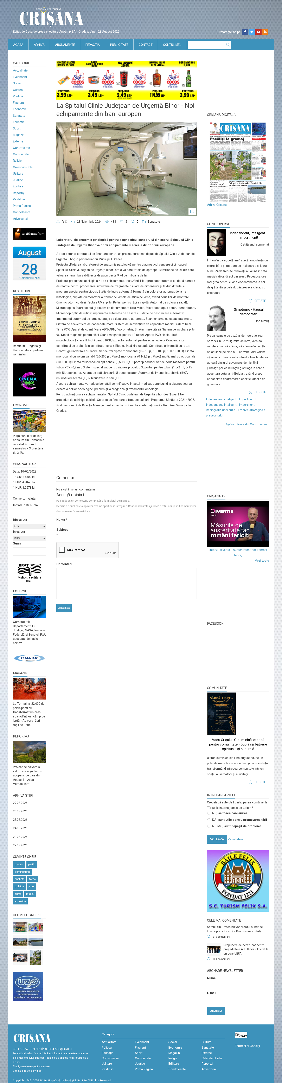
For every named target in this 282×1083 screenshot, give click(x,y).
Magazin (18, 135)
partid (31, 864)
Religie (17, 160)
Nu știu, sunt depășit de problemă (236, 826)
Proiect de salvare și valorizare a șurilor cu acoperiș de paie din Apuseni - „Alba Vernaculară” (27, 775)
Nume (61, 520)
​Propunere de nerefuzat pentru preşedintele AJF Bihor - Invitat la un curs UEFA (246, 949)
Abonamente (65, 45)
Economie (20, 109)
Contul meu (172, 45)
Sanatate (19, 116)
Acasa (18, 45)
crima (18, 893)
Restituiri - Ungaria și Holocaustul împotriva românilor (28, 350)
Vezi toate (262, 560)
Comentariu (63, 564)
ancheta (19, 879)
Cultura (18, 90)
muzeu (30, 893)
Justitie (18, 180)
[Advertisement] (238, 460)
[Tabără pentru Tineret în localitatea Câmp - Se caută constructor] (20, 942)
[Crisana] (52, 18)
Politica (18, 96)
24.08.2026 (20, 828)
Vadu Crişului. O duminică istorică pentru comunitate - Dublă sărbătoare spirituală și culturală (238, 744)
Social (17, 83)
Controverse (21, 148)
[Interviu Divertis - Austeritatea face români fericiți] (238, 524)
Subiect (62, 532)
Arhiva (39, 45)
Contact (146, 45)
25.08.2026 (20, 820)
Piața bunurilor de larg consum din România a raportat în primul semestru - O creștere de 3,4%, (28, 444)
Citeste (260, 300)
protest (19, 864)
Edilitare (18, 186)
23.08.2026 (20, 837)
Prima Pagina (22, 206)
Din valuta (20, 520)
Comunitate (21, 154)
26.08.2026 (20, 811)
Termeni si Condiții (247, 1046)
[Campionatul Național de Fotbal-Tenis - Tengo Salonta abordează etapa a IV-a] (20, 927)
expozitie (20, 901)
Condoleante (21, 212)
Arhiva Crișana (217, 205)
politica (19, 886)
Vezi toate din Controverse (248, 424)
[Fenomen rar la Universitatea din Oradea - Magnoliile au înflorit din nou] (35, 957)
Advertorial (20, 219)
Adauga (216, 1011)
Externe (18, 141)
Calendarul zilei (23, 167)
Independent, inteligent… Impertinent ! (231, 399)
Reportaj (18, 193)
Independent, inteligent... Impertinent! (230, 405)
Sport (16, 128)
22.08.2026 (20, 845)
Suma (17, 543)
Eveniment (20, 77)
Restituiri (19, 199)
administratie (22, 871)
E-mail (211, 993)
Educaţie (19, 122)
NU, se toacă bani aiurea (230, 813)
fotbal (32, 879)
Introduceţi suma (25, 505)
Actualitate (20, 70)
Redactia (92, 45)
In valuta (19, 532)
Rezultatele (235, 839)
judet (31, 886)
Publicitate (119, 45)
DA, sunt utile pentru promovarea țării (239, 820)
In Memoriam (33, 234)
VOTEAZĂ (217, 839)
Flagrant (18, 103)
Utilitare (18, 173)
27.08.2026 (20, 803)
